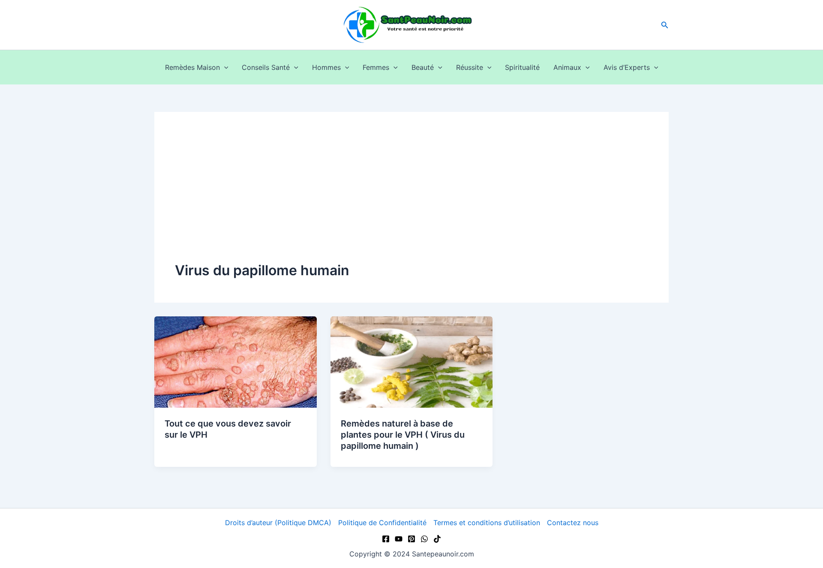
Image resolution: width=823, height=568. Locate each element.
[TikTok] (437, 539)
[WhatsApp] (424, 539)
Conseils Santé (266, 67)
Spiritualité (522, 67)
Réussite (469, 67)
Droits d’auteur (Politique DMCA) (278, 522)
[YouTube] (398, 539)
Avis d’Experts (627, 67)
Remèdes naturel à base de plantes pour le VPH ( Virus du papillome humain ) (403, 434)
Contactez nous (572, 522)
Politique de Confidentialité (382, 522)
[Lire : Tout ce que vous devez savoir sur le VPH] (235, 361)
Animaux (567, 67)
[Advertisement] (411, 197)
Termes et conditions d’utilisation (486, 522)
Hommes (326, 67)
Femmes (376, 67)
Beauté (423, 67)
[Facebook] (386, 539)
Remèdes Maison (192, 67)
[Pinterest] (411, 539)
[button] (665, 25)
